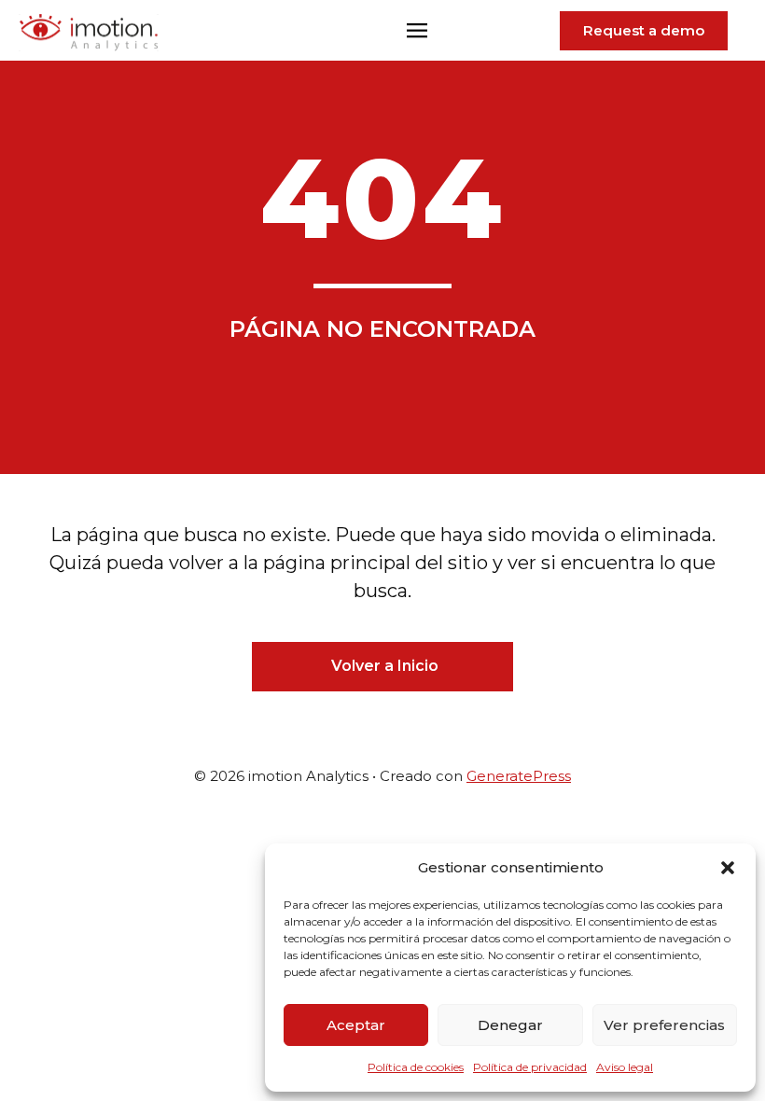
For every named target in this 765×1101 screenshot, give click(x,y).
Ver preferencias (664, 1025)
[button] (727, 867)
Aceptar (356, 1025)
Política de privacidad (530, 1067)
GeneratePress (518, 776)
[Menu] (417, 32)
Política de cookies (416, 1067)
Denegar (510, 1025)
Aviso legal (624, 1067)
